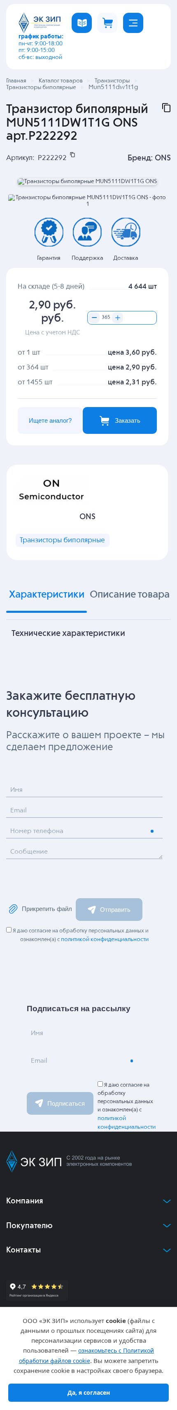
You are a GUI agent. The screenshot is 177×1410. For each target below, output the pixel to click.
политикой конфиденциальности (105, 939)
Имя (16, 790)
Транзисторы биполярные (62, 540)
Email (18, 810)
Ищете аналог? (50, 420)
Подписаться (66, 1103)
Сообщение (29, 852)
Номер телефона (36, 831)
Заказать (127, 420)
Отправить (115, 909)
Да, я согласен (89, 1392)
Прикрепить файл (47, 908)
